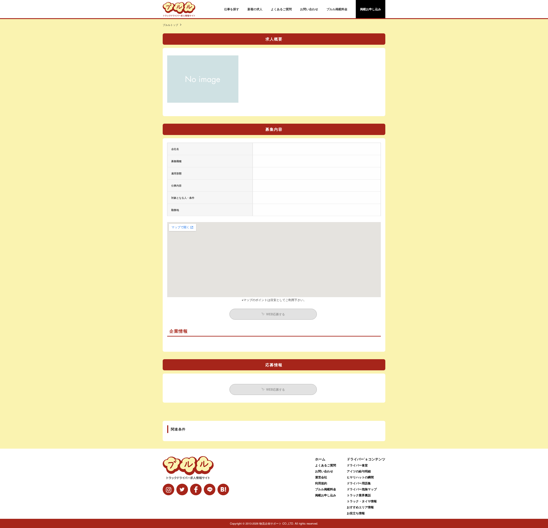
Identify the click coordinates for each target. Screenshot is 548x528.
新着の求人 (254, 9)
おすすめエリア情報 (360, 507)
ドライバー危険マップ (362, 489)
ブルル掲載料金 (336, 9)
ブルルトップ (170, 25)
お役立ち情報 (356, 513)
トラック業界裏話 (359, 495)
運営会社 (321, 477)
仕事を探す (231, 9)
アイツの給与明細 (359, 471)
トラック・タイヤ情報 (362, 501)
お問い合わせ (309, 9)
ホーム (320, 459)
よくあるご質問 (281, 9)
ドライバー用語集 (359, 483)
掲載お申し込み (370, 9)
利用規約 (321, 483)
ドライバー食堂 (357, 465)
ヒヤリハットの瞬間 (360, 477)
